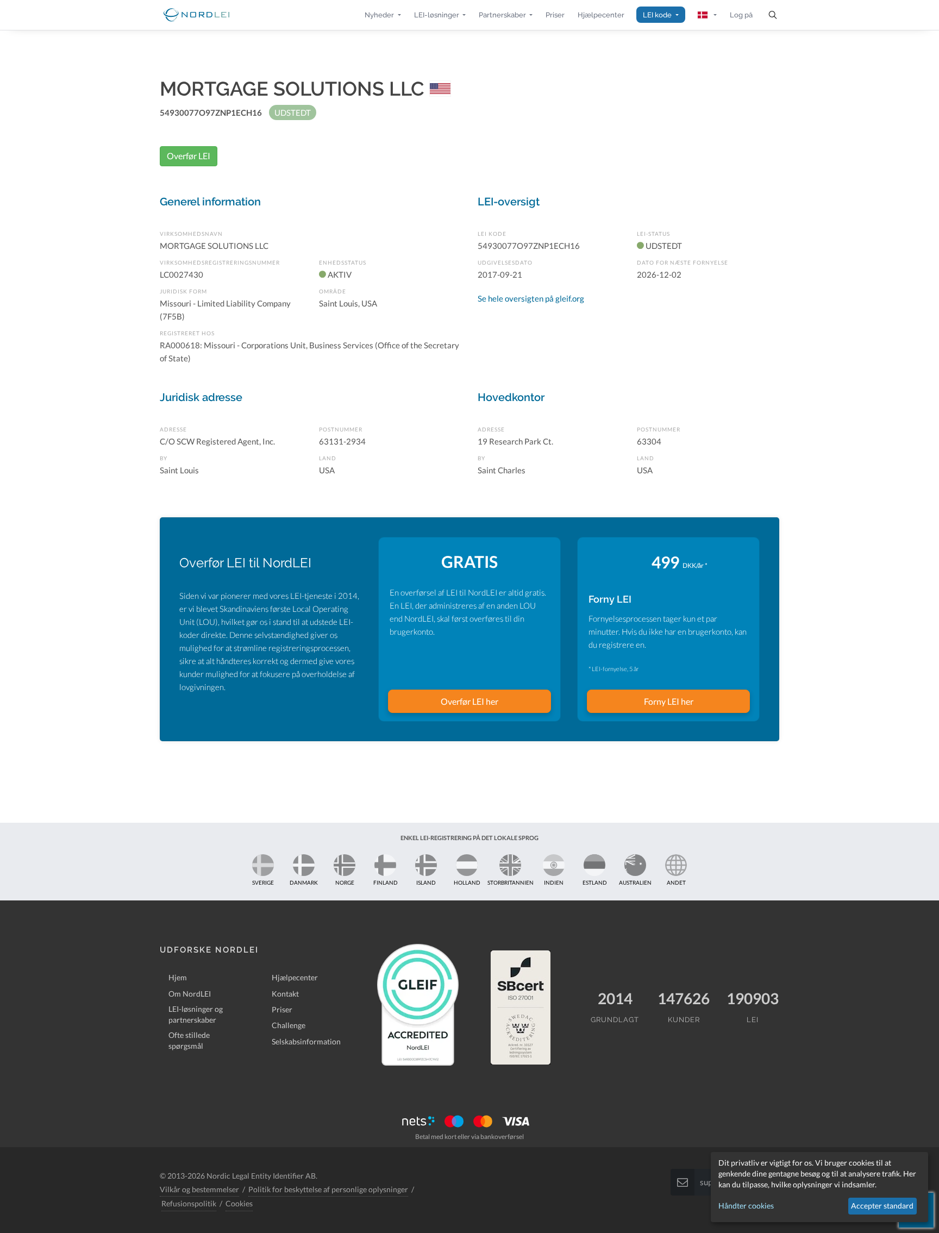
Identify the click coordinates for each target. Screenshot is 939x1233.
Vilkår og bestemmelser (199, 1189)
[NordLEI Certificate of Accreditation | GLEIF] (418, 1005)
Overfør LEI (188, 156)
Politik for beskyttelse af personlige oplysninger (328, 1189)
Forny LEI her (668, 701)
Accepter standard (882, 1205)
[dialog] (819, 1187)
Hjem (177, 977)
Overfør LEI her (469, 701)
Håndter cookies (746, 1205)
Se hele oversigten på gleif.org (531, 298)
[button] (382, 15)
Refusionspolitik (188, 1203)
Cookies (239, 1203)
